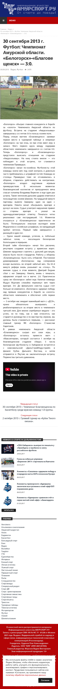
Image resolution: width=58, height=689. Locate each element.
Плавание (5, 575)
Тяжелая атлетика (9, 608)
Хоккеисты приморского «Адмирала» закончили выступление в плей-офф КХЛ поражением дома (35, 486)
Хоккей (4, 616)
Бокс (3, 543)
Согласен (45, 680)
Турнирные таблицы (9, 605)
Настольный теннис (9, 570)
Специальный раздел (10, 586)
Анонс (4, 533)
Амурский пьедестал (10, 530)
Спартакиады (7, 584)
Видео (10, 29)
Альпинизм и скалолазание (12, 527)
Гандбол (4, 551)
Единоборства (7, 557)
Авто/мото (5, 524)
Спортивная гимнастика (11, 594)
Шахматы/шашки (8, 618)
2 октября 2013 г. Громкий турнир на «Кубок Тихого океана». (29, 418)
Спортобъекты (7, 600)
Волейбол (5, 549)
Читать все (9, 510)
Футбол (20, 69)
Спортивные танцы (9, 597)
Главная (3, 29)
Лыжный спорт (7, 567)
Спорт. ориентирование (11, 592)
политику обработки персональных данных (26, 675)
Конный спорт (7, 562)
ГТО (3, 554)
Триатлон (5, 602)
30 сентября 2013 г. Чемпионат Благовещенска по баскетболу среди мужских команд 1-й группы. (29, 407)
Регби (3, 578)
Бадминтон (6, 535)
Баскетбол (5, 538)
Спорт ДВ (5, 589)
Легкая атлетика (8, 565)
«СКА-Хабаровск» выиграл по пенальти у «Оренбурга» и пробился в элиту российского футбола (35, 447)
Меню (12, 20)
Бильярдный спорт (9, 541)
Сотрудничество (8, 581)
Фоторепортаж (7, 610)
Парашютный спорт (9, 573)
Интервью (5, 559)
